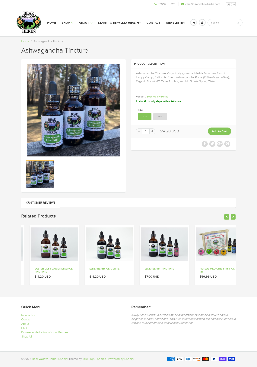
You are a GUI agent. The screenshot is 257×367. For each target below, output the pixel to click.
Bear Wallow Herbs (157, 96)
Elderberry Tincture (151, 268)
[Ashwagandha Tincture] (73, 110)
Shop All (26, 336)
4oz (160, 117)
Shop (66, 22)
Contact (153, 22)
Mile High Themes (94, 359)
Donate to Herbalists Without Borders (44, 332)
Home (51, 22)
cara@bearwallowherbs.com (202, 4)
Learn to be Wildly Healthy (119, 22)
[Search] (238, 23)
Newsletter (175, 22)
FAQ (24, 328)
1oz (145, 117)
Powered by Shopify (121, 359)
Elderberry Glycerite (96, 268)
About (84, 22)
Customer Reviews (41, 202)
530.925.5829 (167, 4)
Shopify (63, 359)
